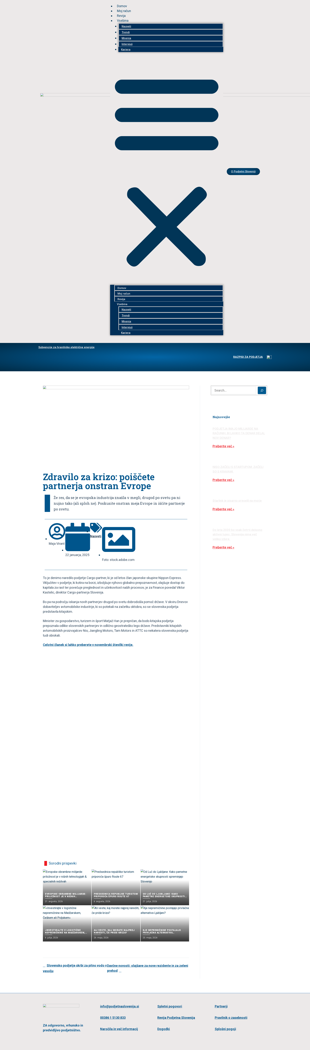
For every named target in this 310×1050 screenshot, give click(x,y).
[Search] (262, 390)
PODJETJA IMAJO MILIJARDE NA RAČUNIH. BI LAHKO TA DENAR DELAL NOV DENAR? (239, 433)
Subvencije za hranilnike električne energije (66, 347)
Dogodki (163, 1029)
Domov (122, 6)
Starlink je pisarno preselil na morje (237, 500)
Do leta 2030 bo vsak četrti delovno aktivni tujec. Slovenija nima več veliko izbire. (237, 534)
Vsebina (122, 20)
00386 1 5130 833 (113, 1018)
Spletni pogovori (169, 1006)
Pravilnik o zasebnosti (231, 1018)
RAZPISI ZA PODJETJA (248, 357)
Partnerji (221, 1006)
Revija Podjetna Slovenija (176, 1018)
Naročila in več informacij (119, 1029)
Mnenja (126, 38)
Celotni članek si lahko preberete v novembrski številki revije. (88, 645)
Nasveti (126, 26)
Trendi (126, 32)
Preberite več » (223, 446)
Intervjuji (127, 44)
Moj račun (124, 11)
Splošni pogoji (225, 1029)
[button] (166, 170)
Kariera (125, 49)
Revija (121, 16)
